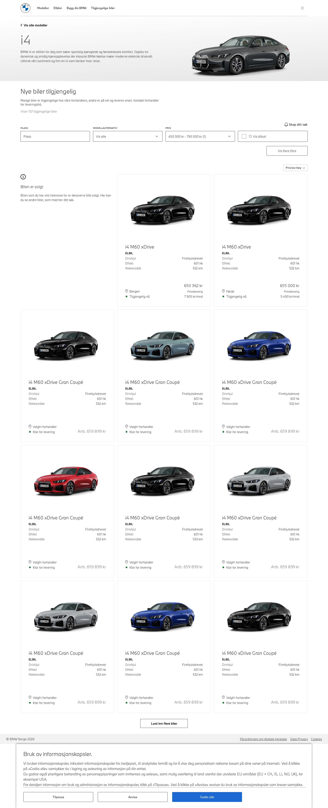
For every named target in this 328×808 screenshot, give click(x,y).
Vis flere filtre (287, 151)
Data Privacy (299, 739)
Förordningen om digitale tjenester (263, 739)
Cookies (316, 739)
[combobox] (127, 136)
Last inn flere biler (164, 723)
